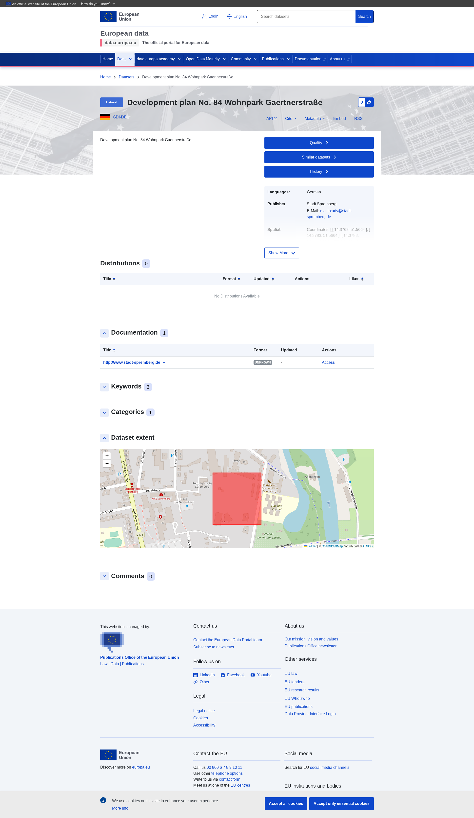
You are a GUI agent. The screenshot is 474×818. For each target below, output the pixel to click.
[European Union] (144, 755)
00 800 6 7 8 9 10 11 (224, 767)
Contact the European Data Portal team (227, 640)
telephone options (227, 773)
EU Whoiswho (297, 698)
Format (229, 279)
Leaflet (311, 546)
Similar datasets (316, 157)
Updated (262, 279)
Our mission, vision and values (311, 639)
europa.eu (141, 767)
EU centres (240, 785)
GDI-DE (120, 117)
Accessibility (204, 725)
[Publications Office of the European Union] (143, 641)
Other (204, 682)
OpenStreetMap (332, 546)
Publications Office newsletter (310, 646)
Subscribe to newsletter (213, 647)
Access (328, 362)
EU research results (302, 690)
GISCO (368, 546)
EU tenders (294, 682)
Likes (354, 279)
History (316, 171)
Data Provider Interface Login (310, 714)
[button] (98, 3)
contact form (229, 779)
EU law (291, 673)
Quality (316, 143)
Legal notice (204, 711)
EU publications (299, 706)
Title (107, 279)
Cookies (200, 718)
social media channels (329, 767)
